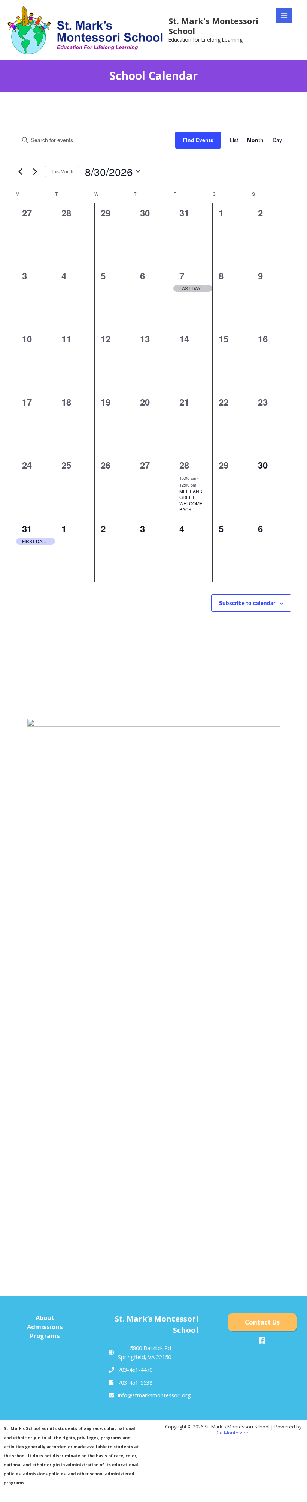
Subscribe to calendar (247, 603)
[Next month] (34, 171)
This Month (62, 171)
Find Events (198, 140)
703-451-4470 (135, 1369)
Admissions (45, 1326)
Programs (45, 1335)
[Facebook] (262, 1340)
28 (184, 464)
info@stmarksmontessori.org (154, 1395)
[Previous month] (20, 171)
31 (27, 528)
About (45, 1317)
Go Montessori (233, 1432)
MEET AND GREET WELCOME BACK (191, 500)
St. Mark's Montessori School (213, 25)
